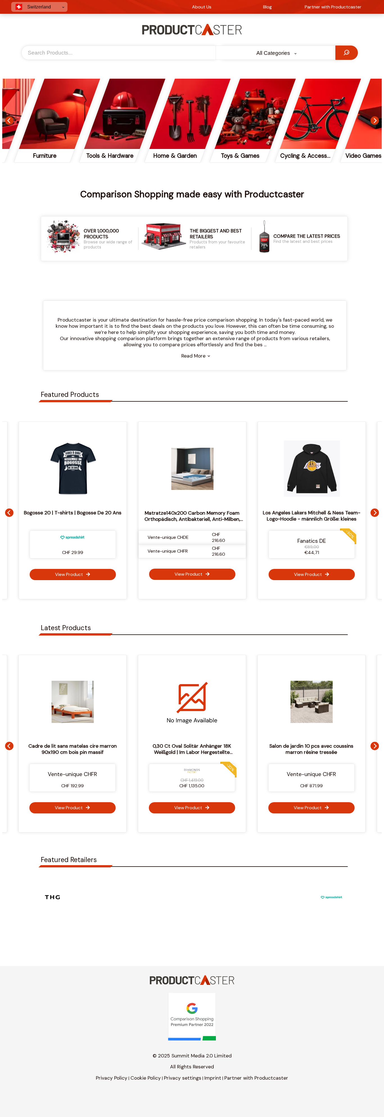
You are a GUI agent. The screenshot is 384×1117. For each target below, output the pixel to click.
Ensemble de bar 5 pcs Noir (330, 746)
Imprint (212, 1078)
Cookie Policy (145, 1078)
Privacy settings (182, 1078)
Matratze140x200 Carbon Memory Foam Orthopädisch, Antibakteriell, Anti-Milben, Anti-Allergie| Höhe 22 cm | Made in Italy (177, 519)
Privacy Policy (111, 1078)
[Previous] (9, 120)
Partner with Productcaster (256, 1078)
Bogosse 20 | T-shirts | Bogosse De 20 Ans (58, 513)
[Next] (375, 120)
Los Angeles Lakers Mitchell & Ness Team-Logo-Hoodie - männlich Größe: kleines (297, 516)
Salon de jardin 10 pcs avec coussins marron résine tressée (211, 749)
